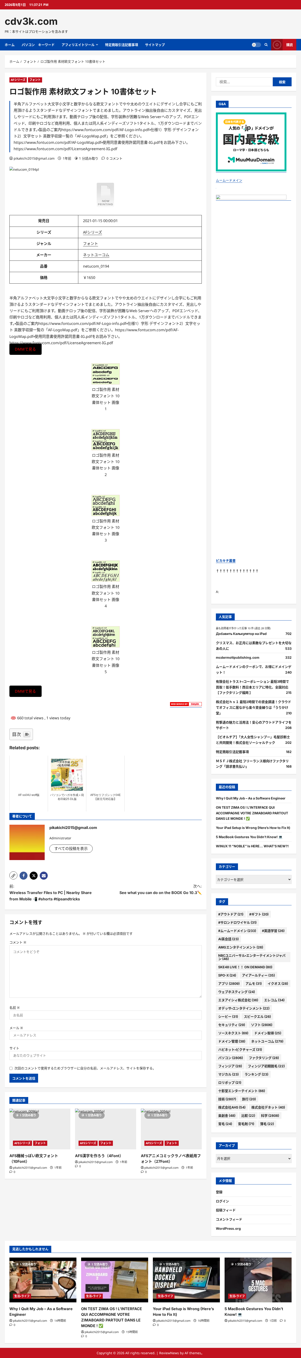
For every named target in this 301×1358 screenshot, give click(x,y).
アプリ (229, 983)
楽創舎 (226, 1116)
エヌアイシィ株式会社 (238, 1000)
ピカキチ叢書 (226, 560)
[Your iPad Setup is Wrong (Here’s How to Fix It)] (186, 1280)
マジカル (228, 1074)
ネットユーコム (96, 254)
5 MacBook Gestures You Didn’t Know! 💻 (249, 837)
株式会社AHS (232, 1107)
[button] (13, 875)
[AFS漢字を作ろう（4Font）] (105, 1129)
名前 (14, 1007)
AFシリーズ (18, 80)
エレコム (274, 1000)
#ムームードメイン (237, 931)
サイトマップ (155, 45)
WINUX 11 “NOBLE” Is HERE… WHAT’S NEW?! (252, 846)
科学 (270, 1116)
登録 (219, 1192)
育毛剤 (246, 1124)
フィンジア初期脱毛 (266, 1066)
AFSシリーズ (22, 1143)
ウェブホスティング (236, 992)
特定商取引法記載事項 (121, 45)
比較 (248, 1116)
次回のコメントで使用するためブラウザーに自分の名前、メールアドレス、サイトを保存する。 (85, 1068)
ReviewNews (169, 1353)
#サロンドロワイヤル (237, 922)
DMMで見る (25, 349)
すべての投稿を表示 (71, 848)
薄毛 (267, 1124)
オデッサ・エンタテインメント (243, 1008)
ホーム (10, 45)
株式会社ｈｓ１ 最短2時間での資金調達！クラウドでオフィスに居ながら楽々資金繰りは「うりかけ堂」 (253, 707)
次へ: (160, 889)
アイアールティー (258, 975)
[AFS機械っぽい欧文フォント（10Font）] (39, 1129)
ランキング (256, 1074)
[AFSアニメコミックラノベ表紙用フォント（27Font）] (171, 1129)
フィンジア (230, 1066)
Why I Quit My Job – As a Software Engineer (250, 798)
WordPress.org (228, 1228)
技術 (227, 1099)
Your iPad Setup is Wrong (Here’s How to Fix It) (253, 828)
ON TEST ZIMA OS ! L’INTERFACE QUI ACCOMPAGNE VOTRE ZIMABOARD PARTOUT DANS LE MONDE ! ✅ (252, 813)
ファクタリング (264, 1058)
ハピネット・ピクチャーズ (240, 1049)
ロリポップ (229, 1083)
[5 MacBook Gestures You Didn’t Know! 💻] (258, 1280)
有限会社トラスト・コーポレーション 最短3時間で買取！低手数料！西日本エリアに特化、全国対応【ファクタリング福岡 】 (252, 687)
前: (50, 892)
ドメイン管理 (231, 1041)
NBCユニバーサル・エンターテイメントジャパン (251, 957)
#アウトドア (230, 914)
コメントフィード (229, 1219)
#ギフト (259, 914)
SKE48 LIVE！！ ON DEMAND (245, 967)
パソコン (230, 1058)
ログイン (222, 1201)
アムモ (254, 983)
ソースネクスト (233, 1033)
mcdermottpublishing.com (237, 657)
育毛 (225, 1124)
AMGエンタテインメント (240, 947)
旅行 (249, 1099)
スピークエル (257, 1016)
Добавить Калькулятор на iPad (241, 634)
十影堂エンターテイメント (241, 1091)
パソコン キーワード (38, 45)
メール (16, 1028)
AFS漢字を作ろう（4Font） (99, 1155)
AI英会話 (228, 939)
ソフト (261, 1025)
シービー (228, 1016)
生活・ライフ (22, 1296)
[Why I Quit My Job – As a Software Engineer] (42, 1280)
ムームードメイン (229, 180)
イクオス (278, 983)
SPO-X (227, 975)
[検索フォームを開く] (266, 44)
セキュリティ (231, 1025)
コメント (17, 942)
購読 (289, 45)
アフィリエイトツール (78, 45)
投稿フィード (226, 1210)
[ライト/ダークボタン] (256, 44)
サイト (14, 1048)
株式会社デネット (268, 1107)
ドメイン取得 (267, 1033)
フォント (35, 80)
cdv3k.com (31, 21)
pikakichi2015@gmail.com (34, 158)
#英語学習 (273, 931)
